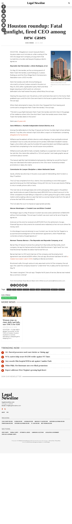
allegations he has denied (19, 135)
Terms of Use (51, 440)
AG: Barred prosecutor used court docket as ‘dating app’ (27, 352)
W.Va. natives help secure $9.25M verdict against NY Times (27, 357)
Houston (9, 289)
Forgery (38, 289)
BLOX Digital (47, 442)
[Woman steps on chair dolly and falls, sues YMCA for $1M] (12, 311)
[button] (3, 30)
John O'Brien (5, 295)
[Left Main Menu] (2, 3)
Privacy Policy (57, 440)
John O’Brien (29, 43)
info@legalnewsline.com (13, 405)
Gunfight (32, 289)
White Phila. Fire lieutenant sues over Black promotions (26, 366)
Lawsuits (19, 289)
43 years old (21, 121)
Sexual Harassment (45, 289)
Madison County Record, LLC (24, 440)
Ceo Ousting (26, 289)
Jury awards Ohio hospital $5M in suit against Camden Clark (28, 361)
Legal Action (54, 289)
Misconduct (61, 289)
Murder (14, 289)
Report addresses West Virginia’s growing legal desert (25, 370)
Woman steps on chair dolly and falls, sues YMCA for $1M (11, 322)
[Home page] (36, 3)
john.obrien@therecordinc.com (55, 281)
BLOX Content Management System (34, 442)
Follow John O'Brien (10, 298)
